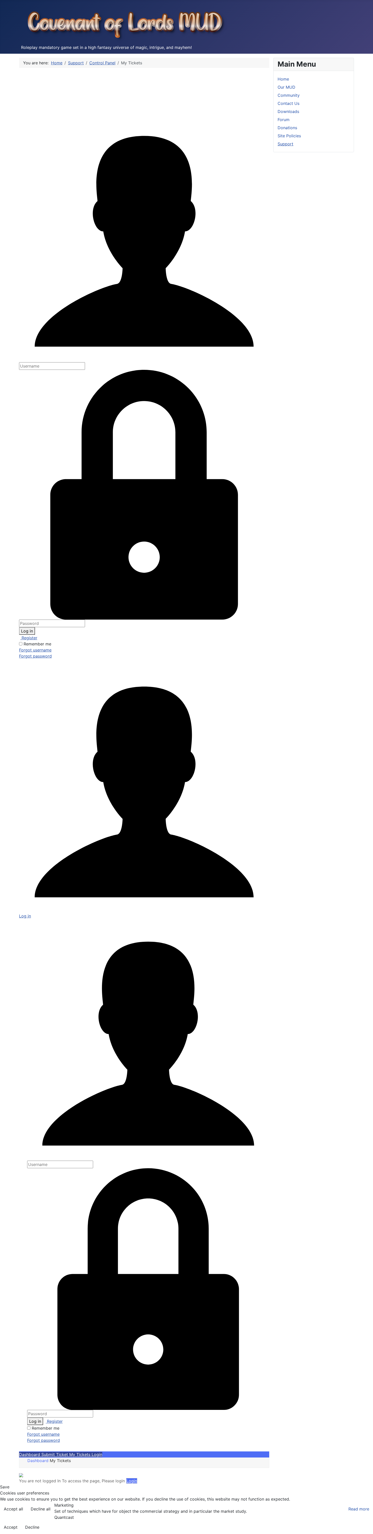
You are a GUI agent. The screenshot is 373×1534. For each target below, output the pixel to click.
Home (283, 79)
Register (28, 637)
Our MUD (286, 87)
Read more (358, 1508)
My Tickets (80, 1454)
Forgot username (35, 650)
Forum (284, 119)
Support (285, 143)
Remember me (37, 643)
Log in (27, 631)
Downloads (288, 111)
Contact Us (288, 103)
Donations (287, 127)
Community (289, 95)
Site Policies (289, 135)
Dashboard (30, 1454)
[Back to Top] (364, 1524)
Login (97, 1454)
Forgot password (35, 656)
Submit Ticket (55, 1454)
